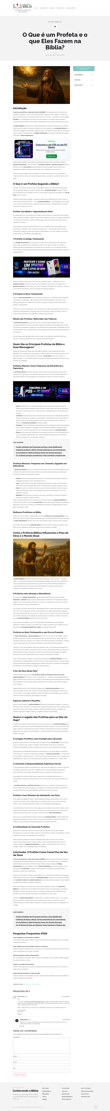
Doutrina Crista (84, 85)
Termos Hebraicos (66, 1099)
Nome (15, 1056)
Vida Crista (84, 80)
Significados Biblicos (67, 1096)
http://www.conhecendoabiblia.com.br (35, 1001)
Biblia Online (45, 1094)
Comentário (16, 1037)
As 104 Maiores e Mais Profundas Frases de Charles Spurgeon (39, 453)
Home (36, 8)
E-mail (15, 1062)
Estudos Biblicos (84, 74)
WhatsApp (37, 984)
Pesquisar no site (85, 1096)
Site (14, 1068)
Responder (20, 1014)
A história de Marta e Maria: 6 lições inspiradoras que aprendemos (41, 450)
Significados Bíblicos (71, 8)
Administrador (24, 1019)
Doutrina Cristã (60, 8)
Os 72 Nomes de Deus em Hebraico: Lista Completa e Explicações (40, 455)
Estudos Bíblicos (43, 8)
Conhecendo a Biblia (25, 1090)
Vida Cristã (52, 8)
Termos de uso (85, 1094)
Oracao (44, 1096)
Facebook (27, 984)
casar (32, 327)
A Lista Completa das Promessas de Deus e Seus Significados (39, 447)
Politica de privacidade (87, 1091)
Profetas (44, 1099)
